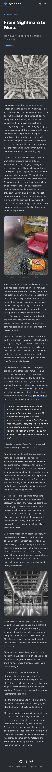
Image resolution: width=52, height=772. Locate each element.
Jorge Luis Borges (38, 395)
